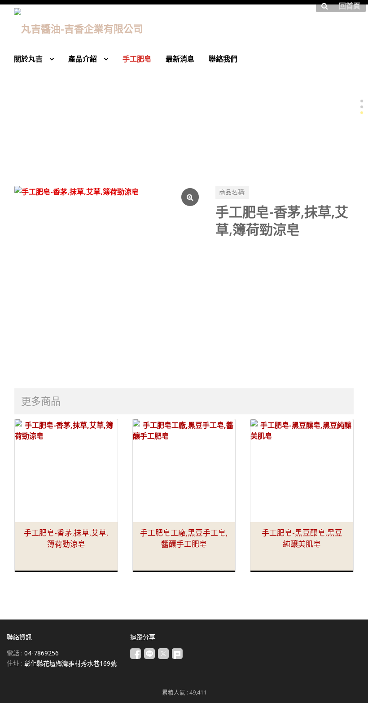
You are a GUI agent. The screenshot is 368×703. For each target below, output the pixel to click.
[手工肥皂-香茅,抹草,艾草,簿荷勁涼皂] (107, 279)
